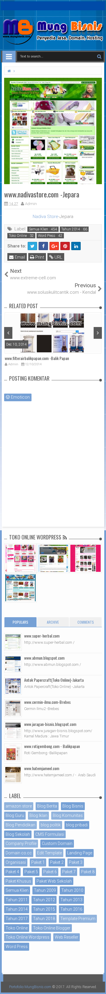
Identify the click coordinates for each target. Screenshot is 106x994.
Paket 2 (57, 862)
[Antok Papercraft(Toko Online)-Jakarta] (13, 686)
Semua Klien (38, 229)
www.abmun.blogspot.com (44, 658)
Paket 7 (69, 871)
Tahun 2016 (71, 909)
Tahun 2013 (71, 899)
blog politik (51, 825)
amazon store (19, 806)
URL (57, 257)
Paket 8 (88, 871)
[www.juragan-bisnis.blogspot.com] (13, 730)
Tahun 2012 (44, 899)
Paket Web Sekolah (54, 881)
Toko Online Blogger (51, 928)
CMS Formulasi (49, 834)
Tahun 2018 (44, 918)
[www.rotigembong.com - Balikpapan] (13, 752)
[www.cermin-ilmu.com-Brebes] (13, 708)
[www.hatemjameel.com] (13, 774)
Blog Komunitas (68, 815)
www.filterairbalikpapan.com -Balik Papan (37, 358)
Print (39, 257)
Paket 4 (12, 871)
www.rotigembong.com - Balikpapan (52, 746)
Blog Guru (15, 815)
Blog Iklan (38, 815)
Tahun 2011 (17, 899)
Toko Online (18, 236)
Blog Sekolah (18, 834)
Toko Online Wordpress (27, 937)
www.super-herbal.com (41, 636)
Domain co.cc (19, 853)
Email (19, 257)
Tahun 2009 (45, 890)
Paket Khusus (18, 881)
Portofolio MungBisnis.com (30, 987)
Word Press (46, 236)
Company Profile (21, 843)
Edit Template (49, 853)
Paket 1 (38, 862)
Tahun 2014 (70, 229)
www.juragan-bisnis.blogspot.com (50, 724)
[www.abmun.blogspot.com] (13, 664)
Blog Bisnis (72, 806)
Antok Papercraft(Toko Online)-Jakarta (54, 680)
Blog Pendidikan (20, 825)
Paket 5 (31, 871)
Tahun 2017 (17, 918)
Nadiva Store (45, 216)
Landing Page (79, 853)
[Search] (99, 56)
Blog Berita (47, 806)
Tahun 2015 (44, 909)
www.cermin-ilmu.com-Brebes (47, 702)
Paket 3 (75, 862)
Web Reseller (66, 937)
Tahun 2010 (72, 890)
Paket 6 (50, 871)
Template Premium (77, 918)
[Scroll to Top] (99, 984)
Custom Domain (57, 843)
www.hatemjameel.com (41, 768)
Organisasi (16, 862)
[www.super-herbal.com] (13, 642)
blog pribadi (77, 825)
